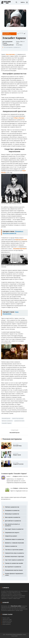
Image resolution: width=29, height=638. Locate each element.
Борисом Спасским (21, 239)
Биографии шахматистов (7, 34)
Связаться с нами (6, 619)
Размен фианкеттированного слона (14, 574)
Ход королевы (10, 54)
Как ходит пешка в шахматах (14, 529)
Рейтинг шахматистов (12, 507)
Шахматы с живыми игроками (14, 543)
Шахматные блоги (7, 621)
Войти (23, 2)
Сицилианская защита (12, 532)
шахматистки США (19, 420)
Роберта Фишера (19, 118)
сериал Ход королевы (17, 418)
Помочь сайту (6, 618)
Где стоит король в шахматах (14, 560)
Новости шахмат (6, 622)
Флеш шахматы (6, 624)
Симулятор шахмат (11, 536)
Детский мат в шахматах (13, 520)
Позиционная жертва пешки (14, 570)
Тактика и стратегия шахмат (14, 549)
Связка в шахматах (11, 546)
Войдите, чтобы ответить (20, 476)
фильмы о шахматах (7, 420)
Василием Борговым (19, 248)
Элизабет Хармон (6, 423)
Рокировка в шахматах (12, 510)
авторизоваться (5, 499)
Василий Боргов (6, 418)
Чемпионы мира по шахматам (14, 539)
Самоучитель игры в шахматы (14, 553)
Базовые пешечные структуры (14, 556)
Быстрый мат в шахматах (13, 566)
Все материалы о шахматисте (12, 47)
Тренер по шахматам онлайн (14, 563)
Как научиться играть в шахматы (12, 524)
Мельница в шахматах (12, 514)
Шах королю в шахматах (12, 517)
